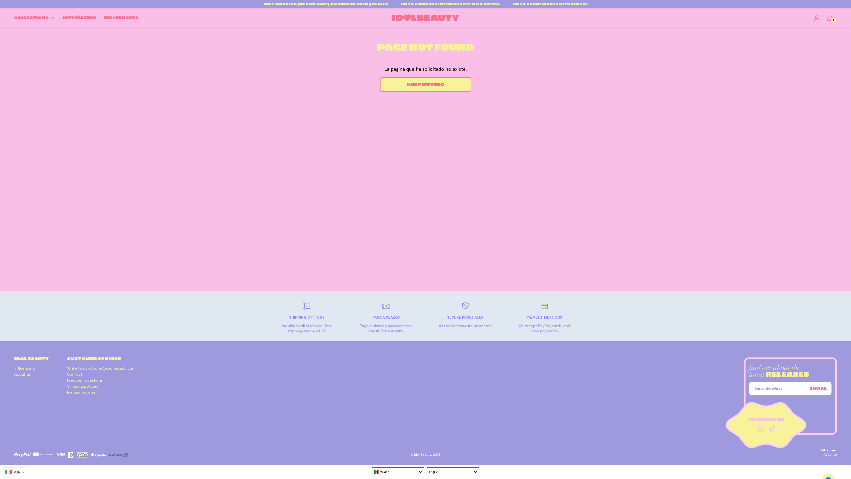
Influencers (24, 368)
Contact (74, 374)
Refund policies (81, 392)
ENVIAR (818, 388)
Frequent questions (85, 380)
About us (22, 374)
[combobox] (398, 471)
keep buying (425, 85)
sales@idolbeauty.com (114, 368)
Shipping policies (82, 386)
